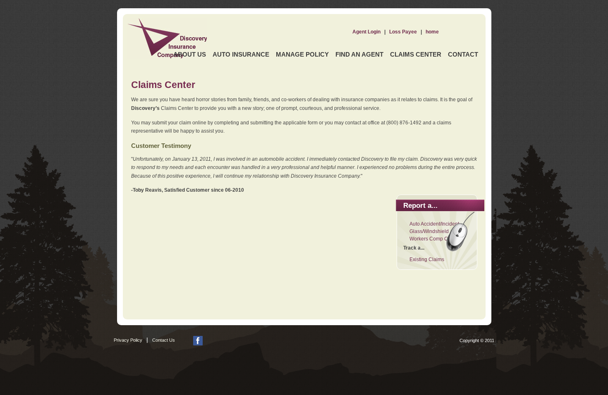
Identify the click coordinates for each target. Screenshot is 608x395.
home (432, 32)
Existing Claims (426, 259)
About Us (189, 54)
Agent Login (366, 32)
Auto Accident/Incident (434, 224)
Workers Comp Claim (433, 239)
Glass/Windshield (429, 231)
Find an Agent (359, 54)
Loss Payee (403, 32)
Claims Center (415, 54)
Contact (463, 54)
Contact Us (163, 340)
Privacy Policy (128, 340)
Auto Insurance (241, 54)
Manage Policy (302, 54)
